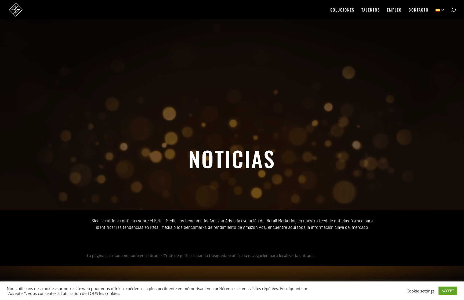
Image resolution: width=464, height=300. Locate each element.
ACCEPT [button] (448, 290)
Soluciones (342, 10)
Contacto (419, 10)
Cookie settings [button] (420, 290)
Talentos (370, 10)
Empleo (394, 10)
